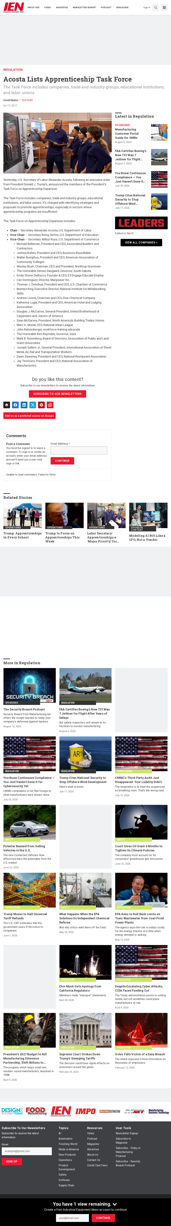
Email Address (60, 443)
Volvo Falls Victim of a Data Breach (140, 1054)
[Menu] (164, 7)
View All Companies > (141, 242)
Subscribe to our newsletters (57, 393)
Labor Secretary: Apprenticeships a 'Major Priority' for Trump (102, 537)
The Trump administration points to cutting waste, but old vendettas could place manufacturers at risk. (140, 999)
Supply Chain (124, 771)
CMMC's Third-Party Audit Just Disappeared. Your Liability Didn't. (138, 780)
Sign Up (12, 1161)
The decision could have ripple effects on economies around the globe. (84, 1065)
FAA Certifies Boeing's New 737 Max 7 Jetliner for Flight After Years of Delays (130, 155)
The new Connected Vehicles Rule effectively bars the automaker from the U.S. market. (27, 859)
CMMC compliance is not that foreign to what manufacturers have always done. (27, 792)
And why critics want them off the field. (82, 927)
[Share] (15, 405)
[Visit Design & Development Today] (12, 1111)
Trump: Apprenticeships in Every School (22, 535)
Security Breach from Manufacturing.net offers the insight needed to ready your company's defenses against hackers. (27, 718)
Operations (13, 527)
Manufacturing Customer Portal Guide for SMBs (127, 133)
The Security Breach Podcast (24, 709)
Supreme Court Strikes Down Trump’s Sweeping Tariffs (79, 1056)
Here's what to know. (71, 786)
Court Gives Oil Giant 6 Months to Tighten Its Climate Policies (138, 848)
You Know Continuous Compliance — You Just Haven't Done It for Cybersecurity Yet (130, 177)
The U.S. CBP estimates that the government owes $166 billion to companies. (23, 927)
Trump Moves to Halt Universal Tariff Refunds (25, 916)
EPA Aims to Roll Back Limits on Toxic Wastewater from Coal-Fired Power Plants (139, 918)
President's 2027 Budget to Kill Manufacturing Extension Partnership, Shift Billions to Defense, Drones (25, 1058)
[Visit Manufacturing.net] (134, 1111)
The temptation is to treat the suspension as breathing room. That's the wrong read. (140, 788)
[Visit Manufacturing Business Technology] (158, 1111)
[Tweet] (32, 405)
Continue (103, 1217)
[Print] (6, 405)
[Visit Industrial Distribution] (109, 1111)
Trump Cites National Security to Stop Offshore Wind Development (130, 200)
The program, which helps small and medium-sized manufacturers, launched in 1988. (28, 1071)
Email (5, 1144)
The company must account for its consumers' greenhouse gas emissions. (139, 857)
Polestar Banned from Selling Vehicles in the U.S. (24, 848)
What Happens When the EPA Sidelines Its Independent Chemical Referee (84, 918)
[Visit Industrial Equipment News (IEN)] (61, 1111)
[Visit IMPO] (85, 1111)
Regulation (13, 69)
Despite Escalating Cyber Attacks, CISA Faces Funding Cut (139, 988)
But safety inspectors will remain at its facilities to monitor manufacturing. (82, 724)
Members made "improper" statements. (83, 995)
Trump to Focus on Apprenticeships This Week (62, 537)
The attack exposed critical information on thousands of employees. (140, 1060)
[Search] (155, 7)
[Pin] (41, 405)
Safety (9, 839)
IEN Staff (27, 100)
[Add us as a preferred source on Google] (50, 405)
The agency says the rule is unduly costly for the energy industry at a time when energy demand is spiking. (140, 931)
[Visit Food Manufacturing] (36, 1111)
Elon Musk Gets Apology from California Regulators (80, 988)
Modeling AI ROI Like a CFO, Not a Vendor (147, 538)
